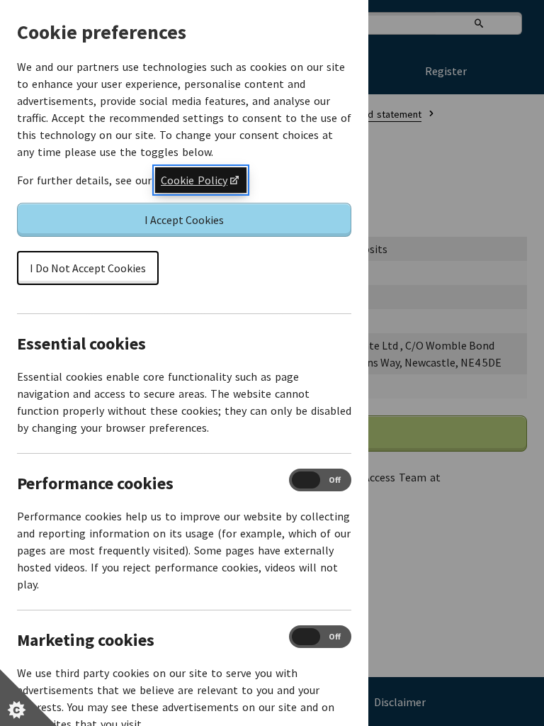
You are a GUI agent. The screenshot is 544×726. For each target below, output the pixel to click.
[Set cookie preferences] (28, 697)
